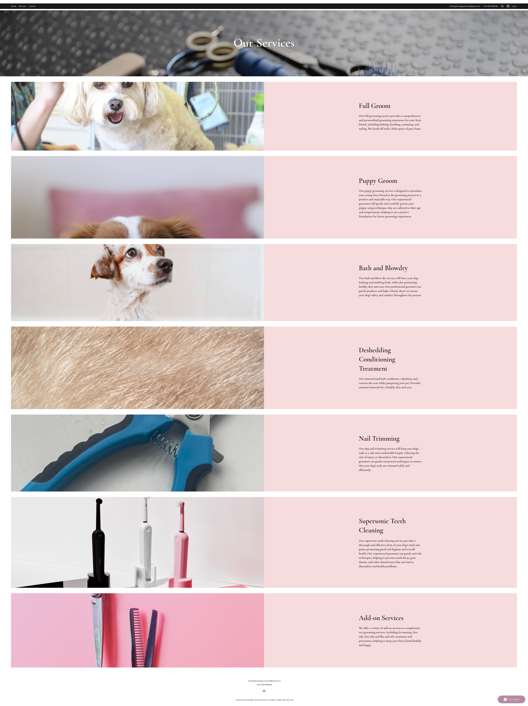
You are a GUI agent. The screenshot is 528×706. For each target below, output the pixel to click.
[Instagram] (502, 6)
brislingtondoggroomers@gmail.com (465, 6)
